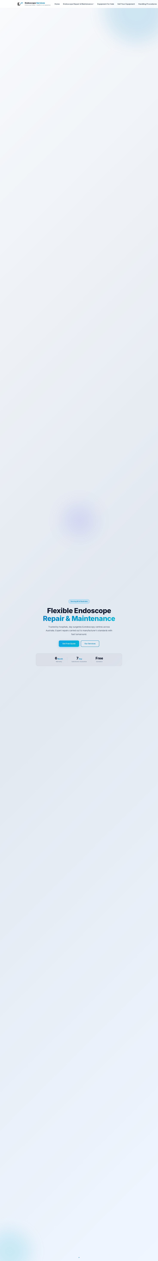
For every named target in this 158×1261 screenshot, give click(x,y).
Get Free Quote (68, 644)
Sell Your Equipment (126, 4)
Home (57, 4)
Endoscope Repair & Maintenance (78, 4)
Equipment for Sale (105, 4)
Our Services (90, 644)
